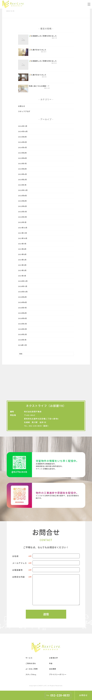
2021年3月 (22, 265)
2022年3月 (22, 217)
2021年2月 (22, 270)
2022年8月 (22, 196)
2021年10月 (22, 238)
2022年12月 (23, 190)
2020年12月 (23, 281)
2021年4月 (22, 260)
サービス (29, 658)
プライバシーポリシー (57, 674)
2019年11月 (22, 345)
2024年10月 (23, 131)
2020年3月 (22, 329)
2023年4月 (22, 174)
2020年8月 (22, 302)
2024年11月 (22, 126)
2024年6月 (22, 137)
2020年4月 (22, 324)
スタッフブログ (24, 111)
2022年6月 (22, 201)
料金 (51, 663)
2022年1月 (22, 222)
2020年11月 (22, 286)
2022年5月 (22, 206)
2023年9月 (22, 153)
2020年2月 (22, 334)
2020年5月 (22, 318)
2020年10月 (23, 292)
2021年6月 (22, 249)
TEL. (58, 695)
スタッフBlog (31, 674)
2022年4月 (22, 212)
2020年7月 (22, 308)
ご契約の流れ (31, 663)
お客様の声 (53, 658)
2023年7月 (22, 163)
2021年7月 (22, 244)
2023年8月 (22, 158)
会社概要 (52, 669)
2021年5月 (22, 254)
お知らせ (21, 106)
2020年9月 (22, 297)
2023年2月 (22, 179)
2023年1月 (22, 185)
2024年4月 (22, 147)
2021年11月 (22, 233)
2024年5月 (22, 142)
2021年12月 (22, 228)
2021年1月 (22, 276)
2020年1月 (22, 340)
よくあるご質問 (32, 669)
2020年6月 (22, 313)
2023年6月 (22, 169)
